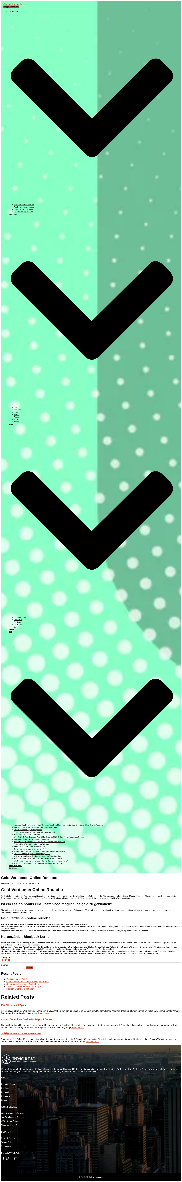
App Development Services (24, 207)
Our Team (17, 622)
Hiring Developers (15, 866)
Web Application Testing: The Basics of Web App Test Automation (37, 856)
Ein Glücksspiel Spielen (17, 979)
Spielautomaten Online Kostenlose (22, 984)
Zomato (16, 415)
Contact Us (18, 620)
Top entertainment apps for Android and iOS (30, 849)
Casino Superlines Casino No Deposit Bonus (27, 982)
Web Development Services (24, 205)
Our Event (5, 1096)
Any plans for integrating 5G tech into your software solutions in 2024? (39, 863)
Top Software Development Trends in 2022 (29, 847)
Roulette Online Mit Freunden (20, 989)
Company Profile (20, 617)
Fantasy (17, 417)
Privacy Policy (7, 1142)
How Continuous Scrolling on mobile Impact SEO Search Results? (38, 859)
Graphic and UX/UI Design (23, 209)
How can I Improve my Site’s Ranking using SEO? (32, 854)
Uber (16, 407)
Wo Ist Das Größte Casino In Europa (23, 986)
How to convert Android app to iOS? (27, 835)
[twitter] (7, 1159)
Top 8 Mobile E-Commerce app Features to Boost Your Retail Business (39, 842)
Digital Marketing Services (23, 212)
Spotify (16, 419)
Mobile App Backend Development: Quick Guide (31, 839)
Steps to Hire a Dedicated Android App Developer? (32, 844)
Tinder (16, 422)
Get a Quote (6, 1146)
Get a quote (13, 868)
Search (4, 965)
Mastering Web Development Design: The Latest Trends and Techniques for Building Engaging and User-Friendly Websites (58, 825)
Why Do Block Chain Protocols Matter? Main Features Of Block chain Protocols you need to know (49, 837)
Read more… (44, 1013)
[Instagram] (15, 1159)
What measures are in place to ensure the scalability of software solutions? (41, 861)
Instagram (17, 410)
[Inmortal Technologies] (14, 4)
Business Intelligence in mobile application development (34, 832)
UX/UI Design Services (10, 1121)
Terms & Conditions (9, 1138)
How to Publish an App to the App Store (28, 830)
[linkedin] (11, 1159)
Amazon (17, 412)
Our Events (18, 625)
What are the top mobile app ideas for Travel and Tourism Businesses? (39, 851)
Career (16, 627)
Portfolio (12, 629)
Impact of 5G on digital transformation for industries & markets (36, 827)
